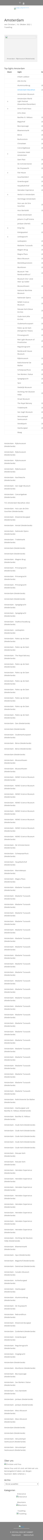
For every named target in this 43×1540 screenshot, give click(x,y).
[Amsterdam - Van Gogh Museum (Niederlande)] (19, 483)
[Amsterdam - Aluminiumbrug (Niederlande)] (19, 1294)
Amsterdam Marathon (26, 90)
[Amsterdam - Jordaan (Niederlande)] (19, 1396)
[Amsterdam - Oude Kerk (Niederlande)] (19, 1122)
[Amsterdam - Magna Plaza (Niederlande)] (19, 876)
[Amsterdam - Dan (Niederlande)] (19, 720)
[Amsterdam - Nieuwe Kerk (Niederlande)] (19, 1150)
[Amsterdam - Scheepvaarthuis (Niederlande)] (19, 850)
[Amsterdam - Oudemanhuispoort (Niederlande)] (19, 732)
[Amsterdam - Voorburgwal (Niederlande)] (19, 1286)
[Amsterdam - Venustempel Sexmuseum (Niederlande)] (19, 1436)
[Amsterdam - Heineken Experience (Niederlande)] (19, 1167)
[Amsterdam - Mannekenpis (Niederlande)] (19, 867)
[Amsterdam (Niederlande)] (19, 545)
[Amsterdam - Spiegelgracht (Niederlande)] (19, 601)
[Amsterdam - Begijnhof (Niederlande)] (19, 1257)
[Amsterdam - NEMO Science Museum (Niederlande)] (19, 774)
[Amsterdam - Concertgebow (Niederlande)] (19, 491)
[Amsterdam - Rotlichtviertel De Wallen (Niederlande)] (19, 1096)
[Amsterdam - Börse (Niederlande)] (19, 740)
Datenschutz (29, 1535)
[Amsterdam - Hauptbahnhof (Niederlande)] (19, 859)
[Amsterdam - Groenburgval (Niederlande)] (19, 1334)
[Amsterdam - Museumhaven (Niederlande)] (19, 757)
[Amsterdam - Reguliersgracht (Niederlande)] (19, 1342)
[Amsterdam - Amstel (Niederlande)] (19, 522)
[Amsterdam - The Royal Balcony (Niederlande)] (19, 652)
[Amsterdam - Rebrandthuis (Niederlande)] (19, 1311)
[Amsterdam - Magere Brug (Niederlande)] (19, 556)
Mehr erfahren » (19, 1474)
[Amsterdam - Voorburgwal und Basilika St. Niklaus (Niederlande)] (19, 1105)
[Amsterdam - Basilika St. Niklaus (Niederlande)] (19, 1113)
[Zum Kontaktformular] (21, 1527)
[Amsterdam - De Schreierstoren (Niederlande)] (19, 842)
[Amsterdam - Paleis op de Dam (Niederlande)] (19, 635)
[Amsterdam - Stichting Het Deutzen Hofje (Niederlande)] (19, 1235)
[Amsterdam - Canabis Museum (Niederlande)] (19, 1269)
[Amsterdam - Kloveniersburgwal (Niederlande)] (19, 514)
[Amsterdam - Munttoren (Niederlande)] (19, 1365)
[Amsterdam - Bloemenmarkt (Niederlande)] (19, 1243)
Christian (11, 24)
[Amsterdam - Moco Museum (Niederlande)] (19, 1407)
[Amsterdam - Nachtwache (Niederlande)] (19, 474)
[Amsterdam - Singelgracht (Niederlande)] (19, 1351)
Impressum (16, 1535)
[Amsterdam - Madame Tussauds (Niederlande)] (19, 884)
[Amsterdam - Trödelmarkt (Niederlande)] (19, 536)
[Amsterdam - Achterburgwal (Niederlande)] (19, 1277)
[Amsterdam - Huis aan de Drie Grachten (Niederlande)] (19, 505)
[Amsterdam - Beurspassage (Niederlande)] (19, 1371)
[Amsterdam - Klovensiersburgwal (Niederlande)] (19, 1320)
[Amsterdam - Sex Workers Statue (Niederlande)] (19, 1379)
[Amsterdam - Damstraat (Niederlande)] (19, 1263)
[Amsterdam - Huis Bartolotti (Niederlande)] (19, 1388)
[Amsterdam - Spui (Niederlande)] (19, 1252)
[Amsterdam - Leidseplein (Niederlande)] (19, 627)
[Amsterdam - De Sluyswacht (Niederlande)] (19, 1303)
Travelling (8, 27)
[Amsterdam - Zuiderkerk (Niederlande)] (19, 1328)
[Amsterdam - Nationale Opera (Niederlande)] (19, 528)
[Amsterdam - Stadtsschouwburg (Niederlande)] (19, 618)
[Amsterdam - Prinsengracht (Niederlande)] (19, 565)
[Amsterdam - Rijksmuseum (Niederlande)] (19, 440)
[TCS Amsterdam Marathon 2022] (19, 500)
